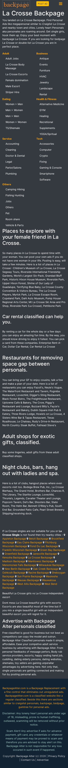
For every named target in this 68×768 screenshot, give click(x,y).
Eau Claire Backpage (29, 542)
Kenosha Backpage (13, 557)
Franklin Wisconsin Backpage (19, 549)
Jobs (8, 201)
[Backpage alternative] (16, 4)
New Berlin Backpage (17, 568)
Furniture (45, 70)
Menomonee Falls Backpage (19, 565)
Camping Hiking (15, 189)
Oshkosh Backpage (13, 572)
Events (44, 64)
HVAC (43, 76)
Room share (13, 219)
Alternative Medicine (52, 104)
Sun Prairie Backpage (30, 576)
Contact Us (28, 759)
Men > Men (12, 116)
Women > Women (16, 122)
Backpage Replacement (45, 688)
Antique (44, 58)
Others (9, 207)
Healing (44, 116)
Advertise (43, 759)
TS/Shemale (13, 128)
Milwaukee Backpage (51, 565)
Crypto (44, 155)
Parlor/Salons (13, 167)
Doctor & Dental (15, 155)
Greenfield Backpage (17, 553)
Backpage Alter (25, 756)
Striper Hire (12, 92)
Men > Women (14, 110)
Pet (7, 213)
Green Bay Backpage (52, 549)
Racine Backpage (38, 572)
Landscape (46, 88)
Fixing (43, 161)
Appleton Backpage (14, 538)
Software (45, 179)
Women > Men (14, 104)
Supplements (47, 128)
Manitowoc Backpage (41, 561)
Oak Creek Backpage (45, 568)
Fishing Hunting (15, 195)
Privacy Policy (56, 756)
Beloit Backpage (38, 538)
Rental (43, 94)
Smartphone (47, 173)
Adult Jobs (12, 58)
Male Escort (13, 86)
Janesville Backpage (45, 553)
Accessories (47, 143)
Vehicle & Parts (15, 225)
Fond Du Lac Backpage (44, 546)
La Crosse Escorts (17, 74)
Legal (9, 161)
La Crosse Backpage (40, 557)
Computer (46, 149)
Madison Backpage (13, 561)
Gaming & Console (51, 167)
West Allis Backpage (29, 583)
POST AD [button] (42, 3)
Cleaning (11, 149)
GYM (42, 110)
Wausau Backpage (28, 580)
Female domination (17, 80)
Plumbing (11, 173)
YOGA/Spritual (48, 134)
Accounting (12, 143)
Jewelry (44, 82)
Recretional (46, 122)
